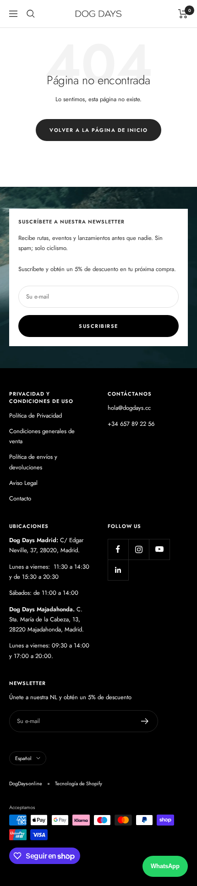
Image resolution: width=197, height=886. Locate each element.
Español (23, 758)
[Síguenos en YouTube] (159, 549)
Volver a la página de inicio (98, 130)
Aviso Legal (23, 482)
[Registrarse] (145, 721)
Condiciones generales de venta (42, 436)
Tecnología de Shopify (78, 783)
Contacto (20, 498)
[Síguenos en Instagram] (138, 549)
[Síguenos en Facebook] (118, 549)
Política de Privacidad (35, 415)
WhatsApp (165, 866)
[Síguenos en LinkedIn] (118, 570)
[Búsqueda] (31, 14)
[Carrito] (183, 13)
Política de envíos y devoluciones (33, 461)
